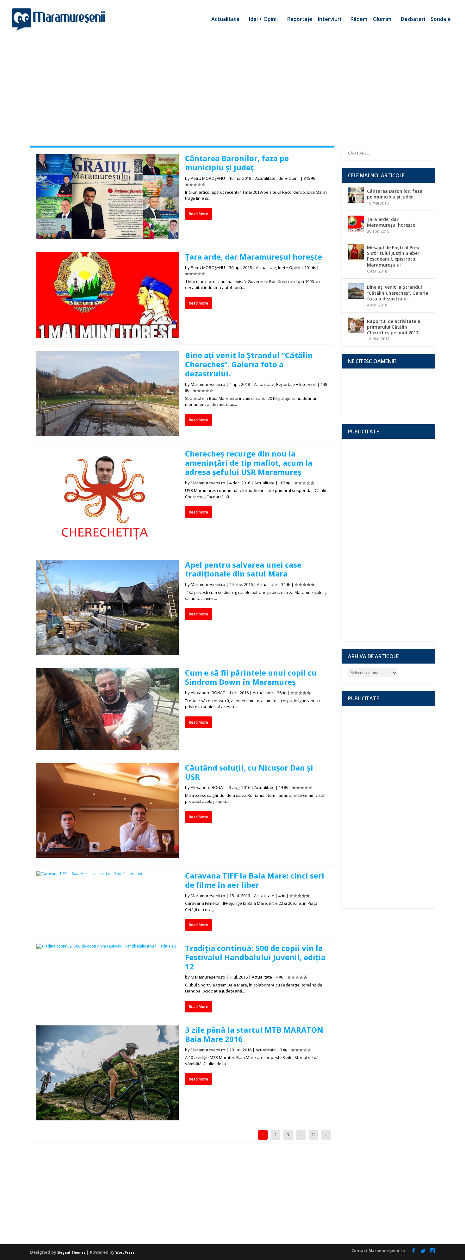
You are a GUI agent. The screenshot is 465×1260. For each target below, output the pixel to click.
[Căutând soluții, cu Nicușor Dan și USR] (107, 810)
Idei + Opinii (263, 19)
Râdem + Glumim (370, 19)
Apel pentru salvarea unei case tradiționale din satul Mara (243, 569)
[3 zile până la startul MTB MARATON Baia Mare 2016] (107, 1072)
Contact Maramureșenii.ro (378, 1250)
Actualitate (225, 19)
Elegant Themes (71, 1252)
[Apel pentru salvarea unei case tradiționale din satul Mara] (107, 608)
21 (313, 1134)
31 (284, 584)
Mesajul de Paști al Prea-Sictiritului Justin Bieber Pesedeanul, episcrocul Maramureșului (394, 256)
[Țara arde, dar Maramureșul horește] (107, 295)
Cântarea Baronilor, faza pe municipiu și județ (237, 163)
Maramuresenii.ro (208, 384)
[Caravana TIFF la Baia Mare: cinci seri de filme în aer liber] (107, 873)
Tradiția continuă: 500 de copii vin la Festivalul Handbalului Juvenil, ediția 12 (255, 957)
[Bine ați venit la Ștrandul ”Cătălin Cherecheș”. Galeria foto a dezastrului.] (107, 393)
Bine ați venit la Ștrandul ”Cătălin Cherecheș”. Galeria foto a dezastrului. (249, 364)
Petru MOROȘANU (208, 178)
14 (281, 787)
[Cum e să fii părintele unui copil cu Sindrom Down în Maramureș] (107, 709)
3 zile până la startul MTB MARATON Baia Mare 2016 (254, 1034)
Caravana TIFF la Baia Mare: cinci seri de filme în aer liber (254, 880)
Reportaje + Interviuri (314, 19)
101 (308, 267)
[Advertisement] (232, 85)
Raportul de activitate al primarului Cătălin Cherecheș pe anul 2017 (394, 327)
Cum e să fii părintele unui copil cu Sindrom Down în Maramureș (251, 677)
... (300, 1134)
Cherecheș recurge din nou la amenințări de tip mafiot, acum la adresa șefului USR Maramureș (248, 462)
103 (282, 483)
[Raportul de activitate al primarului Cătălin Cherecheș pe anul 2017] (356, 325)
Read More (198, 214)
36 (279, 693)
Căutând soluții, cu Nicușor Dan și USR (249, 772)
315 (307, 178)
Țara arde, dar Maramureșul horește (253, 256)
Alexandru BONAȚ (208, 693)
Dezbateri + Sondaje (426, 19)
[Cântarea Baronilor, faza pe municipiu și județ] (107, 196)
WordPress (124, 1252)
